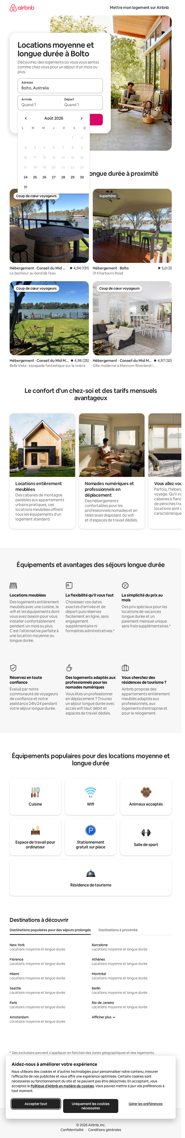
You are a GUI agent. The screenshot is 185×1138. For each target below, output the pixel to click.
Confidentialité (72, 1130)
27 (54, 177)
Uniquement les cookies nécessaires (91, 1106)
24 (25, 177)
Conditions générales (104, 1130)
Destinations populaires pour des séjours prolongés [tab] (50, 930)
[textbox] (38, 105)
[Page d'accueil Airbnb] (22, 7)
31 (25, 187)
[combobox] (60, 88)
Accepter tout (36, 1104)
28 (63, 177)
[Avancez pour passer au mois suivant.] (81, 118)
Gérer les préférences (146, 1104)
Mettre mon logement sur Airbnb (139, 7)
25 (35, 177)
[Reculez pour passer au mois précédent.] (26, 118)
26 (44, 177)
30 (82, 177)
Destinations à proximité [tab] (118, 930)
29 (72, 177)
